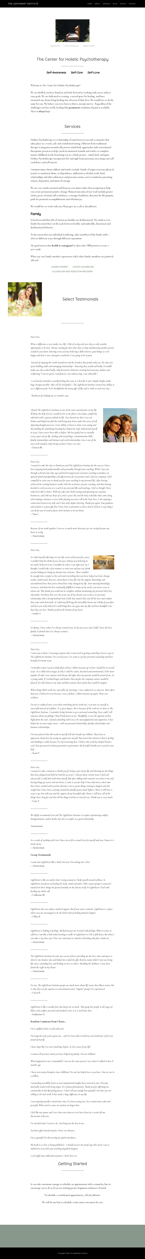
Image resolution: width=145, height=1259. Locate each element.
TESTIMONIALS (71, 46)
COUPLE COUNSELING (83, 266)
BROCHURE (88, 46)
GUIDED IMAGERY (59, 266)
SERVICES (55, 46)
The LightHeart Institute (23, 3)
